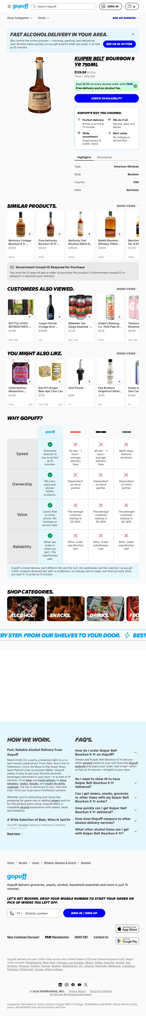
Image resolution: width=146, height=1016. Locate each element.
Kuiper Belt (89, 58)
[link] (20, 6)
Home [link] (10, 862)
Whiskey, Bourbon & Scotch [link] (60, 862)
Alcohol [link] (23, 862)
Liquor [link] (35, 862)
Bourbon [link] (86, 862)
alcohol (87, 763)
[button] (132, 6)
